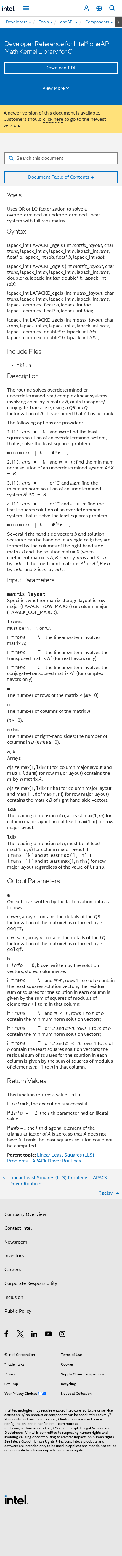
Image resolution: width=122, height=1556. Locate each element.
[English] (99, 8)
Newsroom (15, 1242)
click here (53, 119)
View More (53, 88)
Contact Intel (18, 1228)
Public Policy (17, 1311)
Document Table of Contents (58, 177)
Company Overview (25, 1214)
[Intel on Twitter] (20, 1335)
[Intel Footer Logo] (16, 1500)
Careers (12, 1270)
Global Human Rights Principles (46, 1441)
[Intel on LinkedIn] (34, 1335)
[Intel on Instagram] (62, 1335)
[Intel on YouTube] (48, 1335)
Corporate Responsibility (30, 1283)
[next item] (118, 22)
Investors (14, 1256)
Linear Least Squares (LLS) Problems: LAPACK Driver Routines (50, 1158)
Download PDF (61, 68)
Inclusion (13, 1297)
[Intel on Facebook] (6, 1335)
